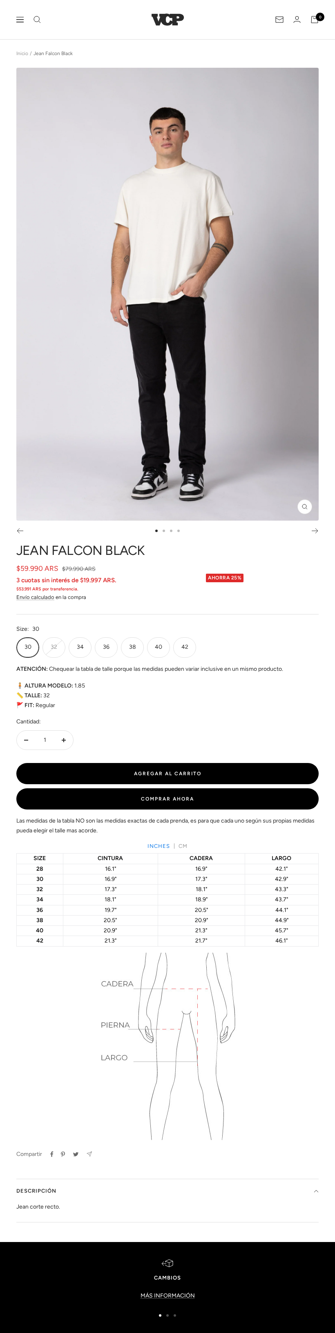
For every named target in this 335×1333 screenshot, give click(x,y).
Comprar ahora (167, 799)
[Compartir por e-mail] (89, 1154)
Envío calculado (35, 597)
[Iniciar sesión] (297, 19)
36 (106, 646)
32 (54, 646)
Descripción (36, 1191)
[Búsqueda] (37, 19)
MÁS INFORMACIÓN (168, 1295)
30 (28, 646)
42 (184, 646)
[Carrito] (314, 19)
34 (80, 646)
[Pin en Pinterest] (63, 1154)
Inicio (22, 53)
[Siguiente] (315, 531)
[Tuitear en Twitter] (75, 1154)
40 (158, 646)
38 (132, 646)
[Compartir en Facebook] (52, 1154)
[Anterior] (19, 531)
